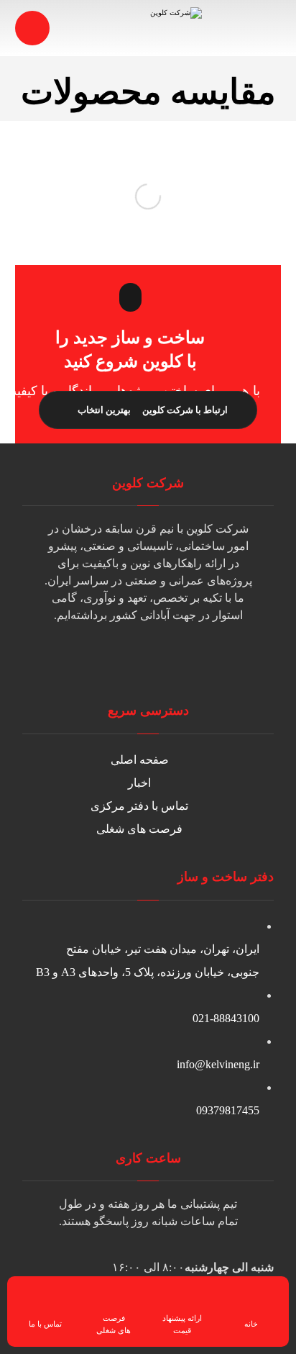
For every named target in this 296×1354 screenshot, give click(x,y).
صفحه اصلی (140, 760)
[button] (176, 660)
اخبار (139, 783)
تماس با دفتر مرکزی (139, 806)
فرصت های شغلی (139, 829)
